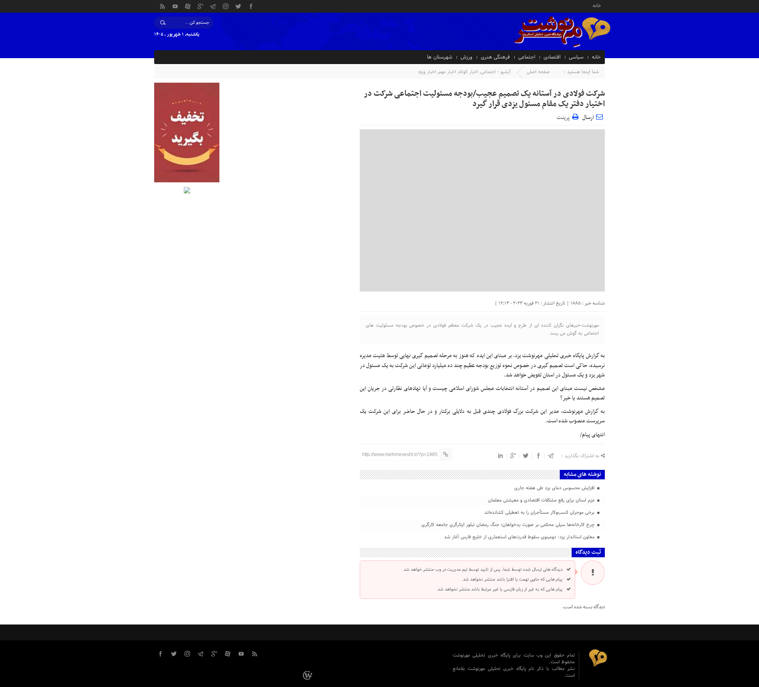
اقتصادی (552, 57)
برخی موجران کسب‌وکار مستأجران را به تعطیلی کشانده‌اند (540, 513)
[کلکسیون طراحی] (308, 675)
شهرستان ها (439, 57)
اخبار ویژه (427, 72)
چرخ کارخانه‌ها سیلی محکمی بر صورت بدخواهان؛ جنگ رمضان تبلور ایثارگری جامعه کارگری (508, 525)
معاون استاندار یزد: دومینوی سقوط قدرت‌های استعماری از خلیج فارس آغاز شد (520, 537)
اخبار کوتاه (468, 72)
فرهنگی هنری (495, 57)
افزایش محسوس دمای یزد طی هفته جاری (555, 488)
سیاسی (576, 57)
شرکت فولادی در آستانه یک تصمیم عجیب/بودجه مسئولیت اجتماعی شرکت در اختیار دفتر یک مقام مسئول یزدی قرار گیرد (484, 99)
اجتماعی (526, 57)
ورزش (466, 57)
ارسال (588, 118)
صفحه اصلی (538, 72)
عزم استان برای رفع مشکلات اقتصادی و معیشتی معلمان (542, 500)
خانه (597, 5)
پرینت (564, 116)
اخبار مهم (447, 72)
